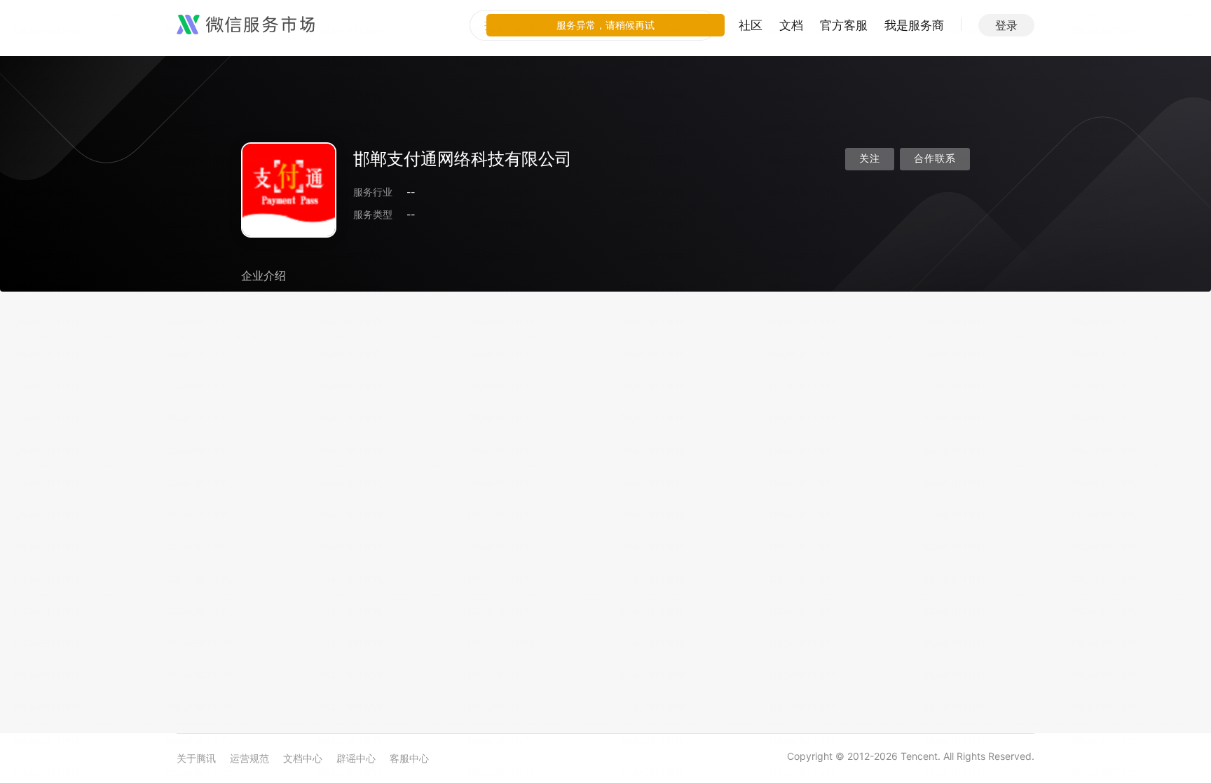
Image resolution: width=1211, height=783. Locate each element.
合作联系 (935, 159)
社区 (750, 25)
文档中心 (302, 758)
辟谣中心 (356, 758)
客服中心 (409, 758)
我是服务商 (914, 25)
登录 (1006, 25)
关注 (869, 159)
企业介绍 (263, 275)
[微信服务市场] (246, 25)
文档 (791, 25)
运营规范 (249, 758)
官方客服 (844, 25)
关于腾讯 (196, 758)
